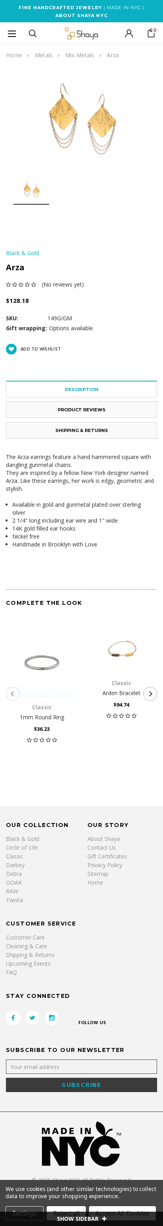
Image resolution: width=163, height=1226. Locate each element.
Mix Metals (80, 55)
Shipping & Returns (81, 430)
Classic (14, 856)
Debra (14, 873)
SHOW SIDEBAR (78, 1218)
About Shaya (103, 839)
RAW (12, 891)
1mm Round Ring (42, 717)
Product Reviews (82, 410)
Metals (44, 55)
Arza (113, 55)
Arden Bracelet (121, 693)
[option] (81, 119)
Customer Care (25, 937)
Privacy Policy (104, 865)
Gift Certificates (107, 856)
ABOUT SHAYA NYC (81, 15)
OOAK (14, 882)
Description (82, 389)
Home (14, 55)
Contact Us (101, 847)
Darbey (15, 865)
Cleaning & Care (26, 946)
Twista (14, 900)
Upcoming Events (28, 963)
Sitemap (97, 873)
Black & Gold (22, 839)
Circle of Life (22, 847)
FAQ (11, 972)
